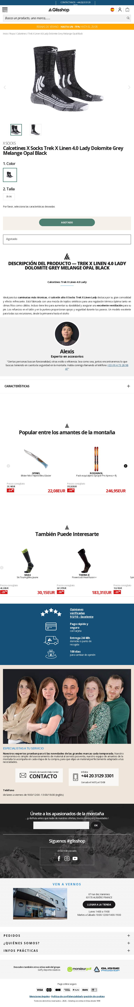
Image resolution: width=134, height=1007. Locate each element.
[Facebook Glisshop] (59, 859)
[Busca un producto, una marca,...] (128, 18)
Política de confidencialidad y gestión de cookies (78, 996)
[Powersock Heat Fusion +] (84, 561)
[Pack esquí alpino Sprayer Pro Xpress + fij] (96, 459)
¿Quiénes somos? (21, 943)
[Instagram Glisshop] (67, 859)
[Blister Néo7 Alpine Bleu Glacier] (36, 459)
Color (9, 163)
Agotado (67, 222)
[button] (67, 386)
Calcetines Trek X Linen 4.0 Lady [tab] (67, 282)
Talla (8, 189)
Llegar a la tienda (99, 904)
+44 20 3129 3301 (97, 776)
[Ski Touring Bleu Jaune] (27, 561)
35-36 (8, 196)
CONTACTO (43, 776)
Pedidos (12, 936)
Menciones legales (39, 996)
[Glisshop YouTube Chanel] (75, 859)
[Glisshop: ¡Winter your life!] (58, 10)
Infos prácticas (20, 951)
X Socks (9, 143)
